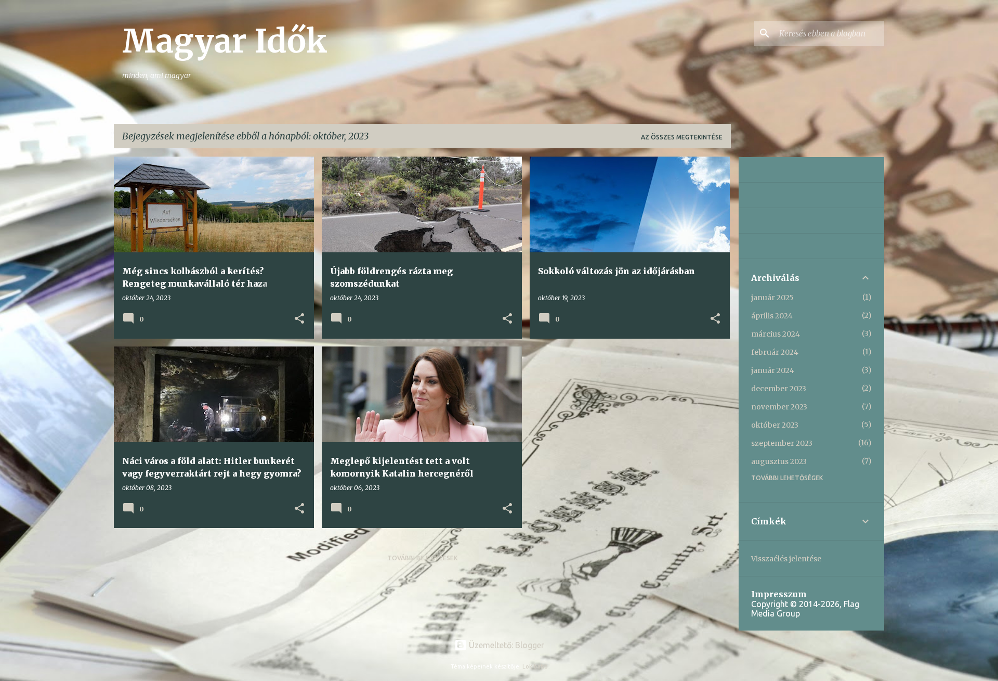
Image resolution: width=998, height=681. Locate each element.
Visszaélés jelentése (786, 558)
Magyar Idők (224, 41)
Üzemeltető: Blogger (505, 645)
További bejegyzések (422, 558)
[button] (299, 319)
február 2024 (774, 352)
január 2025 (772, 297)
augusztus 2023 (779, 461)
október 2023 (774, 425)
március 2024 (775, 334)
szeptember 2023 (781, 443)
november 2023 (779, 407)
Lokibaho (535, 666)
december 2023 (778, 388)
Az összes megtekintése (682, 137)
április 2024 (772, 315)
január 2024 (772, 370)
